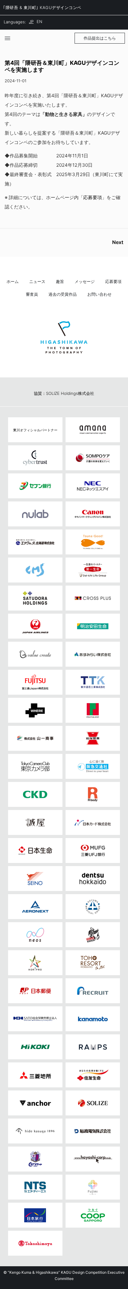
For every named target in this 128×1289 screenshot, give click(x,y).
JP (31, 21)
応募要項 (92, 197)
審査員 (32, 294)
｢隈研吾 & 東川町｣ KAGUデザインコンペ (42, 7)
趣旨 (60, 281)
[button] (100, 38)
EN (39, 21)
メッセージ (85, 281)
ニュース (37, 281)
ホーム (13, 281)
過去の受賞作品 (62, 294)
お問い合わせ (99, 294)
